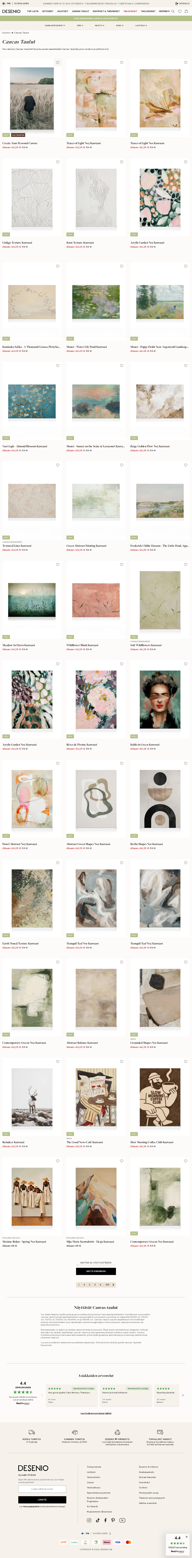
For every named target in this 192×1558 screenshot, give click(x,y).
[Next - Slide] (182, 1395)
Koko (118, 25)
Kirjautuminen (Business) (99, 1511)
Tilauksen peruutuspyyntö (152, 1498)
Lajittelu (140, 25)
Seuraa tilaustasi (147, 1477)
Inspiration (166, 11)
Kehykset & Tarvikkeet (106, 11)
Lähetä (42, 1499)
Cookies (143, 1487)
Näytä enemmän (96, 1271)
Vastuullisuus (93, 1487)
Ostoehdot (144, 1482)
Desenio (6, 32)
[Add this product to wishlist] (58, 62)
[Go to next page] (113, 1285)
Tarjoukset (130, 11)
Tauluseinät (148, 11)
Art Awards (92, 1506)
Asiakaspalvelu (146, 1472)
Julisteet (62, 11)
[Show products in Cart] (186, 11)
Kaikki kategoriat (54, 25)
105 (107, 1284)
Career (90, 1482)
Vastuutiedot (93, 1477)
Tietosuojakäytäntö (31, 1506)
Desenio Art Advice (148, 1467)
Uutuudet (47, 11)
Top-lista (33, 11)
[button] (178, 1545)
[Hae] (173, 11)
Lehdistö (91, 1472)
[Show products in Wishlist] (179, 11)
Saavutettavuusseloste (99, 1493)
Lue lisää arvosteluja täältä (96, 1413)
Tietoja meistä (94, 1467)
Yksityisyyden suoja (149, 1493)
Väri (79, 25)
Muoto (98, 25)
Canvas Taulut (80, 11)
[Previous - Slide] (42, 1395)
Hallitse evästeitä (148, 1503)
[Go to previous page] (78, 1285)
